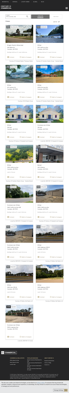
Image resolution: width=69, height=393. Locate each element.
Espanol (15, 1)
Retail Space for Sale (14, 362)
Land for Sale (12, 364)
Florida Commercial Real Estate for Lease (34, 363)
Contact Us (46, 364)
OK (66, 390)
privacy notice (41, 382)
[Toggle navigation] (66, 7)
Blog (42, 1)
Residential (5, 1)
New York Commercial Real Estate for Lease (34, 369)
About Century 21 (49, 358)
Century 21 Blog (47, 362)
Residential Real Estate (49, 360)
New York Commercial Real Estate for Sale (34, 366)
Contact (11, 57)
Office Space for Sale (14, 360)
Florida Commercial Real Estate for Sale (34, 360)
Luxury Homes (25, 1)
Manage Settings (58, 390)
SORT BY (55, 21)
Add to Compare (26, 57)
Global (35, 1)
